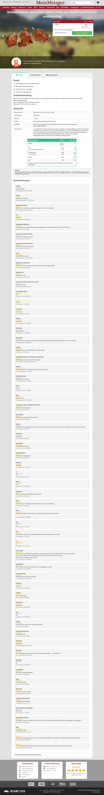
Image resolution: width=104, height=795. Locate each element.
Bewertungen (53, 75)
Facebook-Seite (25, 774)
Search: (70, 2)
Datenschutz (53, 790)
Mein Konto (8, 1)
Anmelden (18, 1)
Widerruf (24, 776)
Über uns (27, 1)
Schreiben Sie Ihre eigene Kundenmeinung (28, 755)
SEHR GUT (76, 767)
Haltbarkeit (24, 772)
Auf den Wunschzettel (60, 32)
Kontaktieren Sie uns (51, 766)
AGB (40, 790)
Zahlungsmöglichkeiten (27, 768)
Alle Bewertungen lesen (76, 774)
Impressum (45, 790)
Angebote (14, 7)
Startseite (6, 7)
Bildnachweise (60, 790)
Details (20, 75)
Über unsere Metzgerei (27, 766)
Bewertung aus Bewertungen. (76, 773)
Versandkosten (69, 29)
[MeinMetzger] (52, 3)
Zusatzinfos (36, 75)
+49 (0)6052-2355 (50, 768)
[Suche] (91, 3)
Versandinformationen (27, 770)
